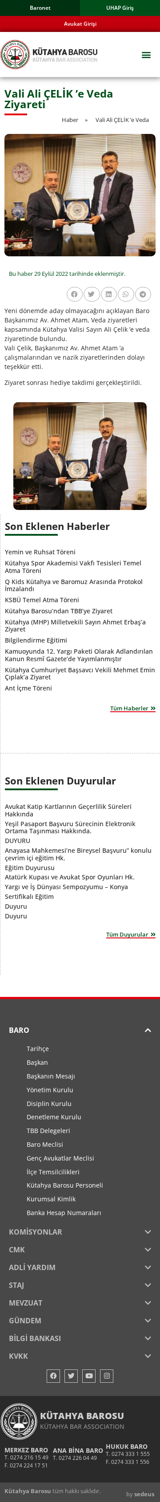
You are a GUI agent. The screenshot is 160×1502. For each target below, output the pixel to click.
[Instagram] (106, 1376)
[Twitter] (71, 1376)
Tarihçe (38, 1048)
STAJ (16, 1285)
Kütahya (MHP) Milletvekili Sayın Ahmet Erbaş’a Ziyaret (75, 626)
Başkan (37, 1062)
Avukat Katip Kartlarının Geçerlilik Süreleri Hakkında (68, 810)
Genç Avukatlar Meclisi (60, 1158)
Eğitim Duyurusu (30, 867)
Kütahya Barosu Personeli (65, 1185)
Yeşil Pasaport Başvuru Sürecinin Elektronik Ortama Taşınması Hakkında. (70, 827)
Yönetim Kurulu (50, 1090)
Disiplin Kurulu (49, 1103)
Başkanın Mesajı (51, 1076)
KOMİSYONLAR (35, 1232)
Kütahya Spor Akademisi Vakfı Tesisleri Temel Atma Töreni (73, 567)
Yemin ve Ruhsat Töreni (40, 552)
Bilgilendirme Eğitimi (36, 640)
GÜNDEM (25, 1321)
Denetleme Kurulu (54, 1117)
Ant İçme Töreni (28, 688)
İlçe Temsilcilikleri (53, 1172)
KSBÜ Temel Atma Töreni (42, 600)
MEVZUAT (25, 1303)
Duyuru (16, 906)
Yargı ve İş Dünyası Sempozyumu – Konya (66, 886)
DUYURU (17, 840)
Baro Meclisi (45, 1144)
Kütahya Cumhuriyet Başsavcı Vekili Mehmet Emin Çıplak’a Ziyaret (80, 674)
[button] (146, 54)
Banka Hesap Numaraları (64, 1212)
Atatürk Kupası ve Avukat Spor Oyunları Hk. (70, 877)
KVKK (18, 1356)
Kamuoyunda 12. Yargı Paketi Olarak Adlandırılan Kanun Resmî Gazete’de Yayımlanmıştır (79, 655)
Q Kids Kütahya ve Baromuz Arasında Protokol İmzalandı (74, 585)
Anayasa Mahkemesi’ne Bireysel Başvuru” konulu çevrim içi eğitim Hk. (78, 854)
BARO (19, 1030)
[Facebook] (53, 1376)
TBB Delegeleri (48, 1130)
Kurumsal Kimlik (51, 1199)
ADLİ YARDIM (32, 1267)
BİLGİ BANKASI (35, 1338)
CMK (17, 1250)
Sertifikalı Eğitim (29, 896)
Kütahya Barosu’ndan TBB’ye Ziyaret (58, 611)
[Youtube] (89, 1376)
